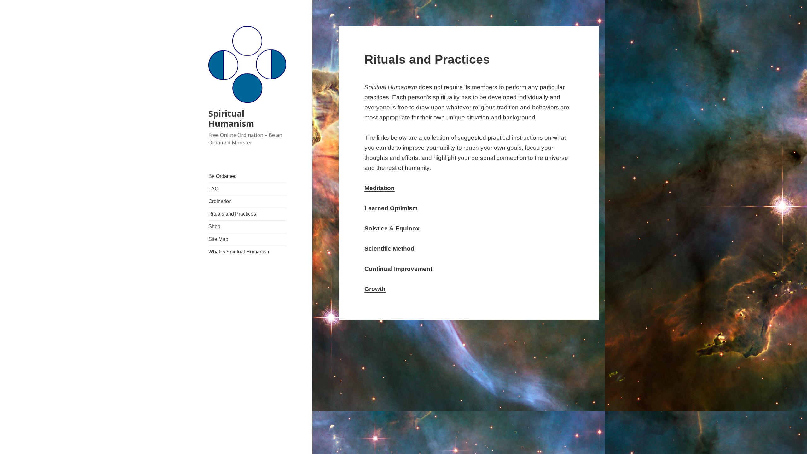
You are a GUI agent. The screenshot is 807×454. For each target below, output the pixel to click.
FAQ (213, 188)
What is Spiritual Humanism (239, 251)
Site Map (218, 239)
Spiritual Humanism (231, 118)
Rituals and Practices (232, 214)
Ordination (220, 201)
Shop (214, 226)
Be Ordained (222, 176)
